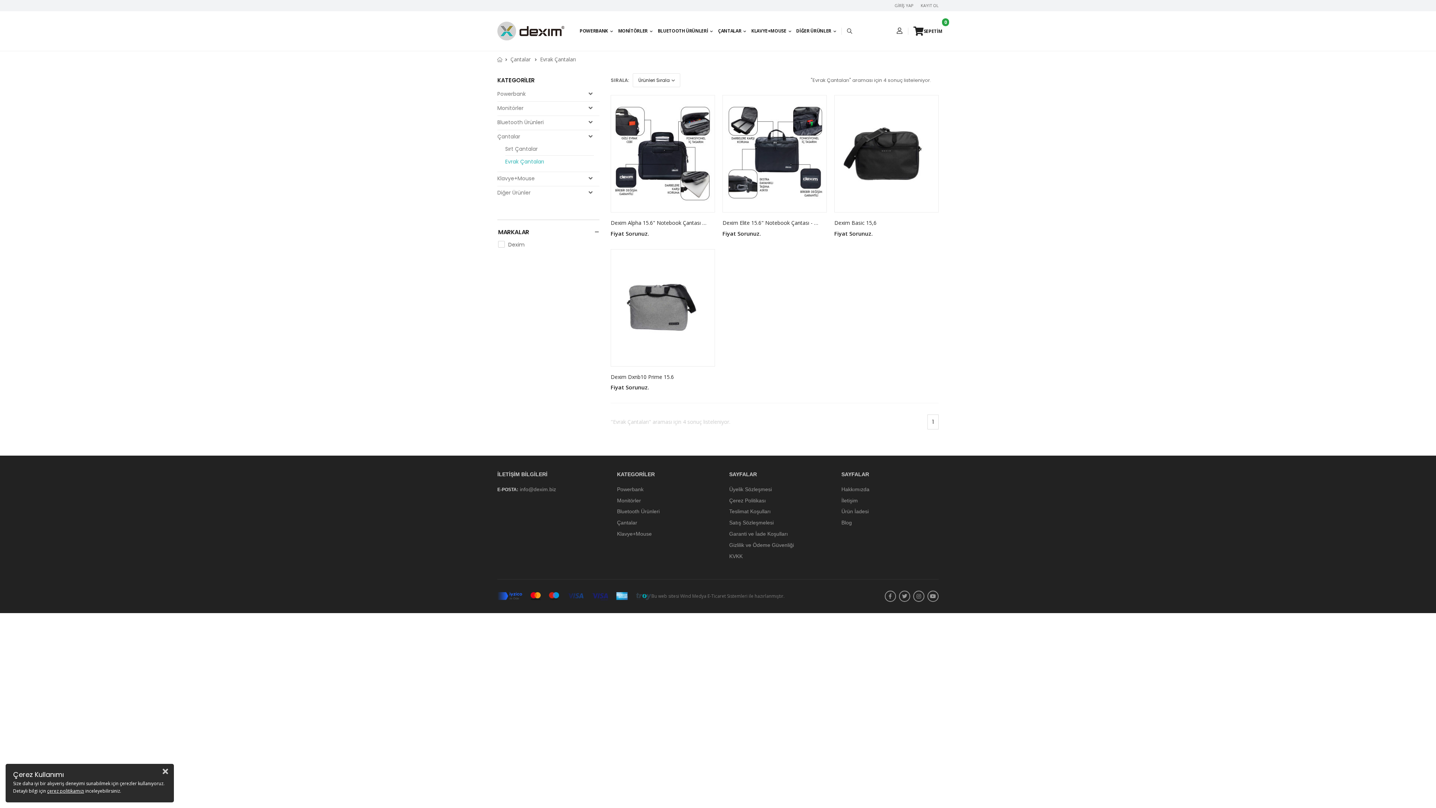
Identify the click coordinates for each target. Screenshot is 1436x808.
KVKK (736, 556)
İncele (663, 203)
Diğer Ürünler (813, 31)
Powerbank (594, 31)
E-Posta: (507, 489)
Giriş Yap (904, 5)
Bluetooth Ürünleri (683, 31)
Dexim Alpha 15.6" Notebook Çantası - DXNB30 (669, 222)
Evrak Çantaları (558, 59)
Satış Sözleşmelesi (751, 523)
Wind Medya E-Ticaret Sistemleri (714, 596)
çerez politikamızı (65, 791)
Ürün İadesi (855, 512)
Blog (846, 523)
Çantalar (729, 31)
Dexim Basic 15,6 (855, 222)
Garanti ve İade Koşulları (758, 534)
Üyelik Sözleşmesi (750, 489)
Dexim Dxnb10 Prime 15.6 (642, 376)
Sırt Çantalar (521, 149)
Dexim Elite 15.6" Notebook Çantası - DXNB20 (778, 222)
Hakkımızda (855, 489)
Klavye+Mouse (768, 31)
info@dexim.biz (538, 489)
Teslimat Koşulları (750, 512)
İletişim (849, 501)
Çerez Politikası (747, 501)
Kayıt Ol (930, 5)
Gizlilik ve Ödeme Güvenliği (761, 545)
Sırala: (620, 80)
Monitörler (633, 31)
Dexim (516, 244)
